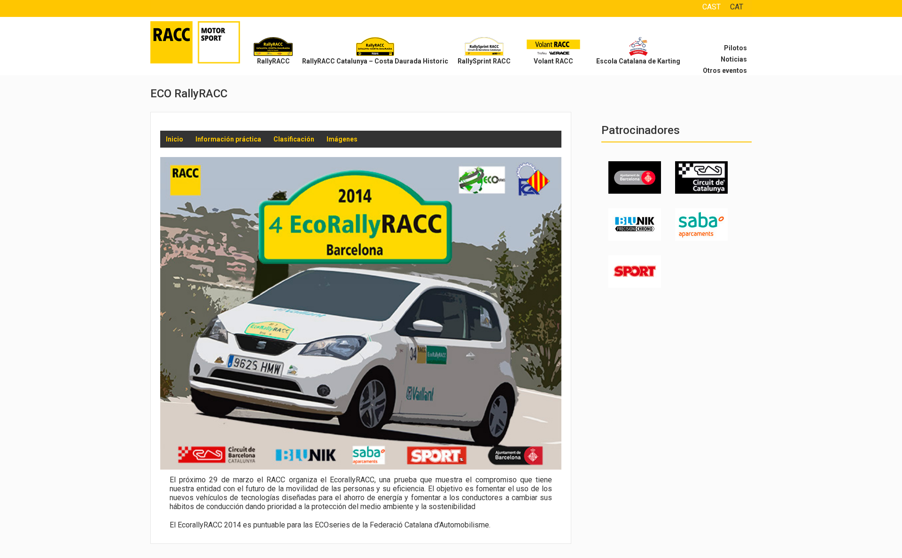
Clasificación (293, 139)
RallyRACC (273, 61)
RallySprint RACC (484, 61)
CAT (736, 6)
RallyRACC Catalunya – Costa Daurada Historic (375, 61)
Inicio (174, 139)
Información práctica (228, 139)
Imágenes (342, 139)
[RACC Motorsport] (206, 45)
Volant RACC (553, 61)
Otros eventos (725, 70)
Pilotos (735, 48)
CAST (711, 6)
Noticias (734, 59)
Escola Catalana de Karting (638, 61)
